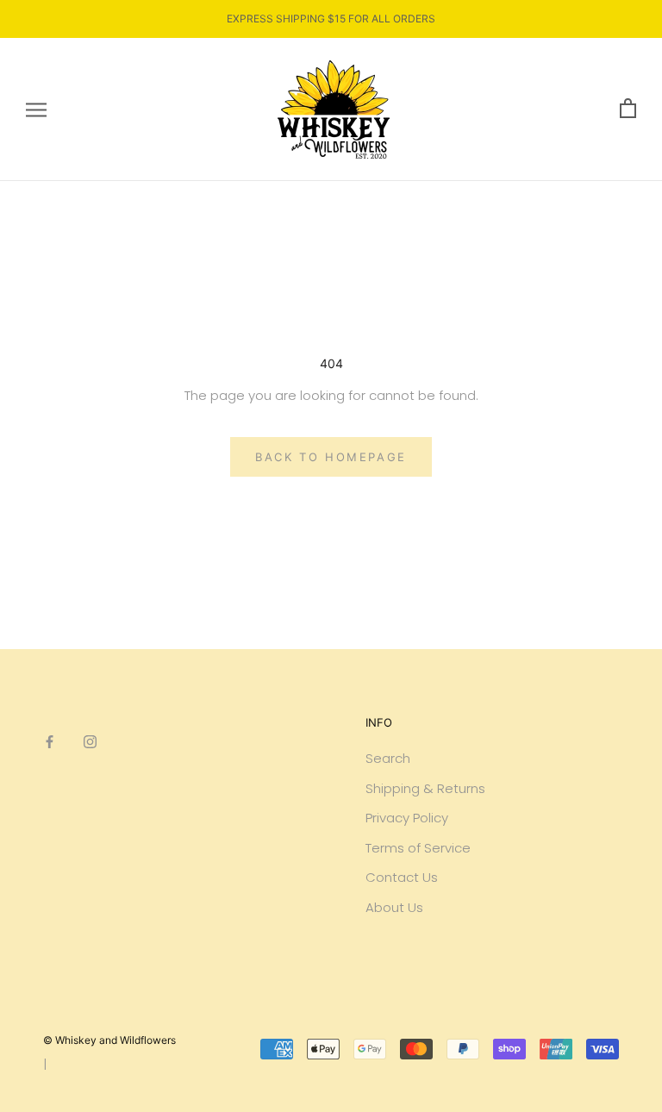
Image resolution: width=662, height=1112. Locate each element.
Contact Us (401, 877)
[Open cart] (628, 109)
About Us (394, 907)
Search (387, 758)
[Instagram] (90, 742)
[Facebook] (49, 742)
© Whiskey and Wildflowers (109, 1040)
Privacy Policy (406, 818)
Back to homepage (331, 457)
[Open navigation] (36, 109)
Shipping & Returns (425, 788)
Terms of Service (418, 848)
